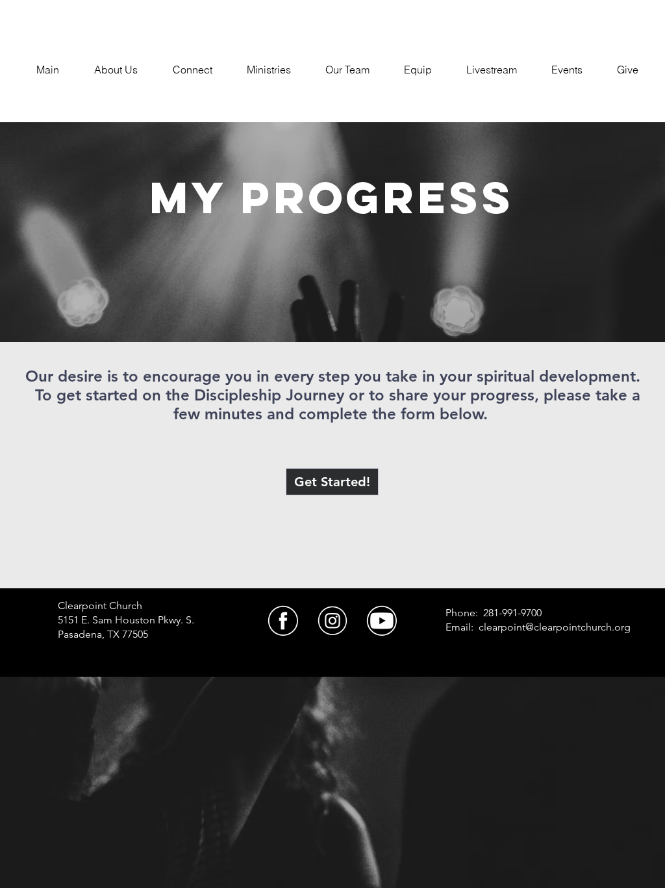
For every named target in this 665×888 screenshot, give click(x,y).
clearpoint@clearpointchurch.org (555, 627)
